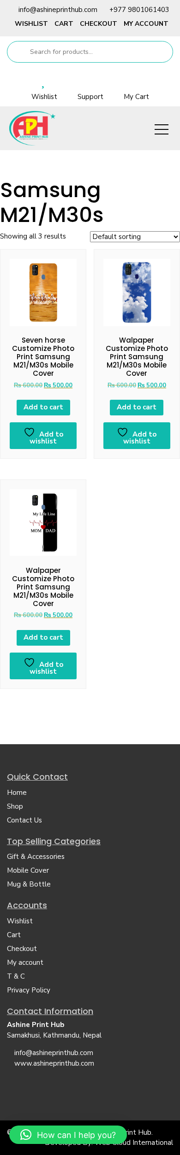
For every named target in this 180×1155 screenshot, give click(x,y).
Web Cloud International (134, 1142)
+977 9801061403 (139, 9)
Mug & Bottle (29, 884)
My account (146, 23)
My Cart (136, 96)
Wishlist (31, 23)
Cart (63, 23)
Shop (15, 806)
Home (17, 792)
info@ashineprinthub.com (57, 9)
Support (90, 96)
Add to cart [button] (43, 407)
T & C (16, 976)
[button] (68, 1135)
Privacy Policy (28, 990)
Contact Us (24, 820)
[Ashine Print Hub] (32, 127)
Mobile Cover (28, 870)
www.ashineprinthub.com (54, 1063)
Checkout (98, 23)
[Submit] (18, 52)
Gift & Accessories (36, 856)
